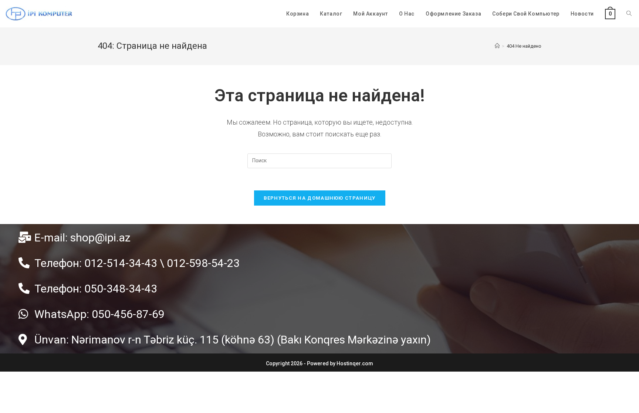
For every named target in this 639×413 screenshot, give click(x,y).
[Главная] (497, 46)
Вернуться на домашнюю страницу (320, 198)
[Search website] (629, 13)
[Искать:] (319, 160)
